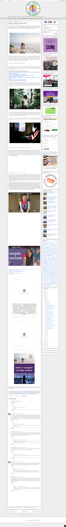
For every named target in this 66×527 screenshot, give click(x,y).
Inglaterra (45, 262)
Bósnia (50, 248)
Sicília (46, 278)
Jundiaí (57, 262)
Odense (52, 269)
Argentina (44, 244)
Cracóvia (44, 252)
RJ (53, 273)
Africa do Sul (46, 242)
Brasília (50, 247)
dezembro (46, 300)
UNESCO (53, 281)
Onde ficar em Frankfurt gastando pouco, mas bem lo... (50, 326)
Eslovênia (47, 254)
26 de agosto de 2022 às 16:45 (21, 447)
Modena (46, 267)
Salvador (52, 276)
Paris (53, 271)
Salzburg (55, 276)
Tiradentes (53, 280)
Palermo (48, 271)
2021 (45, 296)
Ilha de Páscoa (55, 261)
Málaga (47, 268)
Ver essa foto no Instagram (24, 293)
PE (57, 270)
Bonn (50, 246)
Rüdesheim (46, 276)
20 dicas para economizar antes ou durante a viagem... (50, 308)
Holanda (56, 260)
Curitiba (50, 252)
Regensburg (47, 274)
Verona (50, 283)
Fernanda (14, 407)
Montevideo (53, 267)
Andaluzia (53, 243)
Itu (49, 262)
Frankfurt (45, 257)
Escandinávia (55, 253)
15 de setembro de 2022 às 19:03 (21, 486)
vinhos (47, 285)
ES (50, 253)
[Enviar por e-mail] (22, 396)
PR (43, 271)
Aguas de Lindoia (54, 242)
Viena (52, 283)
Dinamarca (45, 253)
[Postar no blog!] (23, 396)
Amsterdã (49, 243)
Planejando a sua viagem (33, 18)
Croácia (47, 252)
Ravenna (56, 273)
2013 (45, 346)
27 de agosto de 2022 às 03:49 (17, 461)
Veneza (47, 283)
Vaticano (44, 283)
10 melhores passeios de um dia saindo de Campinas (52, 192)
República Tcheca (52, 274)
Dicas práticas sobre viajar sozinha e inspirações (17, 74)
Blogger (38, 520)
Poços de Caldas (45, 273)
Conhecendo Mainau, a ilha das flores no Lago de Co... (50, 314)
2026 (45, 289)
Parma (55, 271)
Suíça (46, 279)
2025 (45, 291)
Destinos (14, 18)
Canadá (56, 249)
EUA (52, 253)
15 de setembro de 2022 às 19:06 (21, 454)
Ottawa (47, 270)
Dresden (48, 253)
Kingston (44, 263)
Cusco (52, 252)
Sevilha (44, 278)
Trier (46, 281)
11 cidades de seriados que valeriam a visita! (51, 211)
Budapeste (52, 247)
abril (46, 335)
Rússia (44, 276)
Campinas (47, 249)
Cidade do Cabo (51, 251)
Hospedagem (45, 261)
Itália (51, 262)
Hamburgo (50, 259)
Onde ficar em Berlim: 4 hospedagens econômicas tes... (50, 324)
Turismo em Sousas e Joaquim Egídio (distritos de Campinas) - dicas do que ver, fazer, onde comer (52, 207)
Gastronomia (55, 257)
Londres (54, 265)
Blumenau (56, 245)
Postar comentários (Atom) (25, 514)
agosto (46, 330)
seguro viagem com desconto (32, 391)
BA (50, 244)
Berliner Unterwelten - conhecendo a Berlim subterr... (50, 319)
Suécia (44, 279)
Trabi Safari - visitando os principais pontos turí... (49, 322)
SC (48, 276)
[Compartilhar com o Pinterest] (26, 396)
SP (50, 276)
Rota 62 (49, 275)
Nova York (45, 269)
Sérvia (47, 280)
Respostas (13, 405)
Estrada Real (55, 254)
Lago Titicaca (51, 263)
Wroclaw (56, 283)
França (49, 257)
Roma (47, 275)
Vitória (54, 283)
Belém (47, 245)
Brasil (46, 247)
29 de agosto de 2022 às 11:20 (20, 476)
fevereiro (46, 336)
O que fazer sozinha (11, 274)
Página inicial (24, 511)
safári (53, 284)
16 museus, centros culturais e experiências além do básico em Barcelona (52, 235)
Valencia (47, 282)
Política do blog (24, 18)
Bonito (49, 246)
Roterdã (57, 275)
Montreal (56, 267)
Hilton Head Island (46, 260)
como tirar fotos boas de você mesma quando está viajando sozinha (20, 147)
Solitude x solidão (10, 272)
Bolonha (44, 246)
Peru (57, 271)
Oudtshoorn (49, 270)
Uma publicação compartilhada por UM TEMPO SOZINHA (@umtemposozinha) (24, 349)
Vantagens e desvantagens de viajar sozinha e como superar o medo (21, 75)
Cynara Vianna (13, 431)
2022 (45, 295)
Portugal (51, 272)
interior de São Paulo (47, 284)
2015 (45, 343)
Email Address (46, 139)
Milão (44, 267)
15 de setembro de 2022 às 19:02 (21, 469)
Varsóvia (56, 282)
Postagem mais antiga (36, 511)
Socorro (48, 278)
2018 (45, 339)
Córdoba (55, 252)
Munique (44, 268)
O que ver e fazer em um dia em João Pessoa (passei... (50, 306)
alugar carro (22, 391)
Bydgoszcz (44, 248)
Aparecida (56, 243)
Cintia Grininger (13, 413)
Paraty (51, 271)
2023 (45, 293)
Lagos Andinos (52, 264)
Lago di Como (48, 264)
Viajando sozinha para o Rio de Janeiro (15, 76)
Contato (40, 18)
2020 (45, 297)
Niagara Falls (53, 268)
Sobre (19, 18)
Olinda (54, 269)
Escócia (44, 254)
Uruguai (44, 282)
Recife (44, 274)
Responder (12, 403)
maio (46, 334)
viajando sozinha (18, 24)
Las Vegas (56, 264)
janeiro (46, 338)
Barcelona (53, 244)
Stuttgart (56, 278)
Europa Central (47, 255)
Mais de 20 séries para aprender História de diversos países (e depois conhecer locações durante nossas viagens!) (52, 198)
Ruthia (12, 461)
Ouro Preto (53, 270)
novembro (46, 301)
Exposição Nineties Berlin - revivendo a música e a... (49, 312)
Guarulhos (44, 259)
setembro (46, 304)
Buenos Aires (56, 247)
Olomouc (56, 269)
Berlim (52, 245)
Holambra (52, 260)
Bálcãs (48, 248)
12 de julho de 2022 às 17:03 (19, 401)
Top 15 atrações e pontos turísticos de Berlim (51, 216)
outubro (46, 302)
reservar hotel (18, 391)
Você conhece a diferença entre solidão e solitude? (15, 271)
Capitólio (44, 250)
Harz (53, 259)
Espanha (51, 254)
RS (54, 273)
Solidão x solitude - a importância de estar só (14, 273)
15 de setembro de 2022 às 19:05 (21, 407)
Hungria (50, 261)
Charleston (56, 250)
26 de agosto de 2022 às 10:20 (20, 413)
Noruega (56, 268)
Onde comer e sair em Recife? (49, 315)
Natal (49, 268)
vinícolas (49, 285)
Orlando (44, 270)
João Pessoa (54, 262)
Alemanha (45, 243)
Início (10, 18)
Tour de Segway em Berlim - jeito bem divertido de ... (50, 317)
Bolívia (47, 246)
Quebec (51, 273)
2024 (45, 292)
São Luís (54, 279)
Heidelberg (56, 259)
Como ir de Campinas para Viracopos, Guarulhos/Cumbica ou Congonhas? (52, 221)
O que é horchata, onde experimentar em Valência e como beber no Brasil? (51, 202)
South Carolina (52, 278)
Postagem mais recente (12, 511)
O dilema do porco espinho (22, 172)
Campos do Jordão (52, 249)
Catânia (48, 250)
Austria (48, 244)
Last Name (45, 145)
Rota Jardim (53, 275)
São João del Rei (50, 279)
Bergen (50, 245)
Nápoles (49, 269)
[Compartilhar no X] (24, 396)
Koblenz (47, 263)
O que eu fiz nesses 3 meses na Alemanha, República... (50, 328)
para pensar (13, 24)
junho (46, 332)
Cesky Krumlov (52, 250)
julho (46, 331)
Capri (46, 250)
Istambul (48, 262)
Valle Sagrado (51, 282)
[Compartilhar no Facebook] (25, 396)
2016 (45, 342)
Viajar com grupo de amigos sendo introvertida (17, 79)
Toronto (56, 280)
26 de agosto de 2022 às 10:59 (19, 431)
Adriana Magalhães (13, 447)
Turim (48, 281)
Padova (45, 271)
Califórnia (53, 248)
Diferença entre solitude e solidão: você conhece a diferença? (17, 270)
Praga (49, 273)
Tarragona (49, 280)
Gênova (47, 259)
